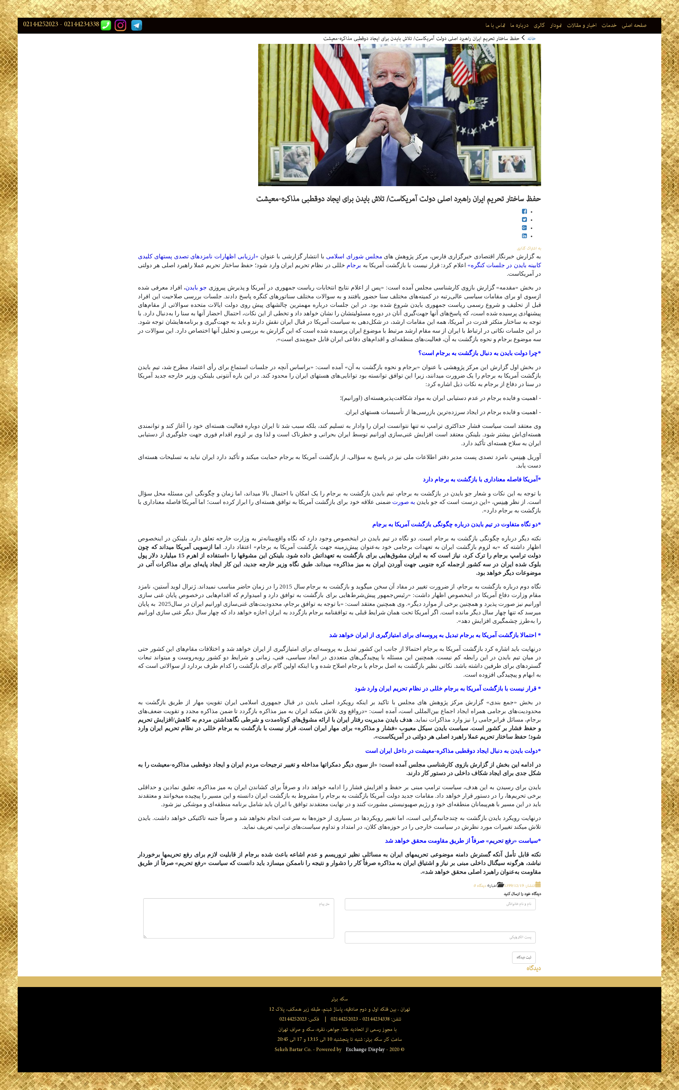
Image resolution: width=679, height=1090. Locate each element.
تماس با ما (495, 25)
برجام (354, 265)
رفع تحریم (501, 840)
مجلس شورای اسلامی (354, 256)
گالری (539, 25)
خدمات (609, 25)
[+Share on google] (524, 228)
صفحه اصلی (634, 25)
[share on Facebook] (524, 212)
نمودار (556, 25)
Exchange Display (364, 1050)
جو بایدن (196, 287)
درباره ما (519, 25)
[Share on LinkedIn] (524, 237)
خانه (531, 38)
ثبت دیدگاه (524, 957)
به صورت (403, 502)
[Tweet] (524, 220)
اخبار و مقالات (582, 25)
